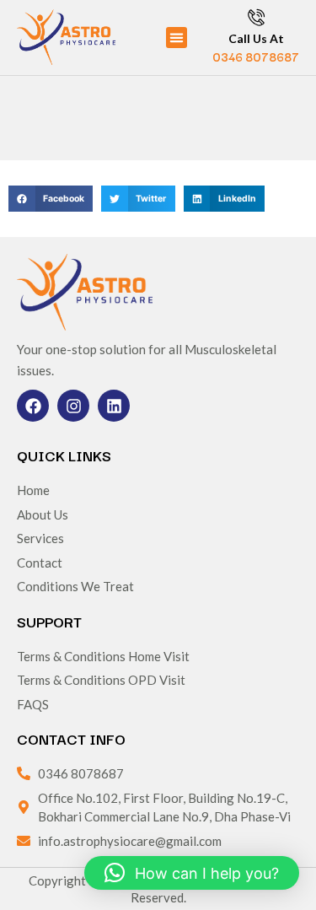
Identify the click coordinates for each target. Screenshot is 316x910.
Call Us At (256, 38)
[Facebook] (33, 406)
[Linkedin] (114, 406)
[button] (177, 38)
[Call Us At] (256, 16)
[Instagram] (73, 406)
